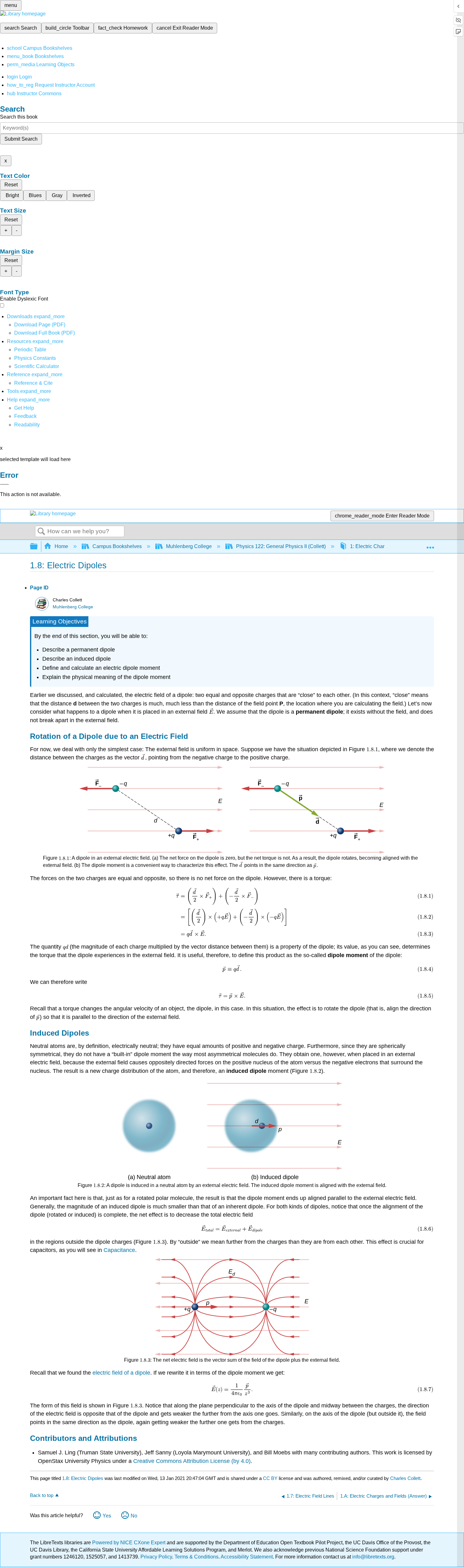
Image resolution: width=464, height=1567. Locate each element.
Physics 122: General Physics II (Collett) (281, 546)
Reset (11, 184)
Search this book (19, 117)
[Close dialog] (4, 484)
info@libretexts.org (372, 1556)
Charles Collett (405, 1478)
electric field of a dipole (121, 1373)
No (134, 1515)
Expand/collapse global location (430, 544)
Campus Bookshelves (117, 546)
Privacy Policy (156, 1556)
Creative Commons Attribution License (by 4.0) (192, 1461)
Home (61, 546)
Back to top (41, 1495)
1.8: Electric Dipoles (82, 1478)
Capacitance (119, 1250)
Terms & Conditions (196, 1556)
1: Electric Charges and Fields (384, 546)
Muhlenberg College (189, 546)
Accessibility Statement (247, 1556)
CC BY (271, 1478)
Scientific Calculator (36, 366)
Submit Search (21, 139)
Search (41, 531)
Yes (107, 1515)
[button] (25, 416)
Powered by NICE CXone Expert (129, 1542)
